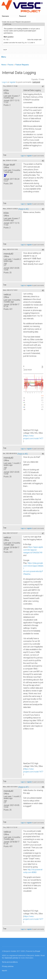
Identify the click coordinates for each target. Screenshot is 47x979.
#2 (43, 161)
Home (3, 64)
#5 (43, 290)
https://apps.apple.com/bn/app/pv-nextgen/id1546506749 (33, 550)
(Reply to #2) (23, 209)
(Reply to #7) (23, 787)
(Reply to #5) (22, 454)
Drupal (37, 951)
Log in (4, 82)
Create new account (8, 22)
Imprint (4, 970)
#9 (43, 828)
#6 (43, 454)
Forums (10, 64)
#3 (43, 209)
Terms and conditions (10, 962)
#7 (43, 533)
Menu (3, 56)
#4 (43, 250)
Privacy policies (7, 966)
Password (23, 16)
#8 (43, 787)
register (13, 82)
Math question (9, 37)
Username (6, 16)
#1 (43, 86)
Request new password (22, 22)
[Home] (22, 6)
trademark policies (11, 958)
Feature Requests (22, 64)
